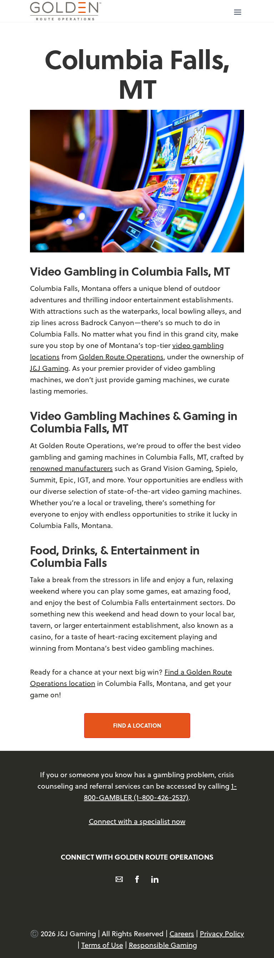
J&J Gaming (49, 368)
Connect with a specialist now (137, 821)
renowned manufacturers (71, 468)
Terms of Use (102, 945)
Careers (181, 933)
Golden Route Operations (121, 357)
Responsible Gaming (163, 945)
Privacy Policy (222, 933)
